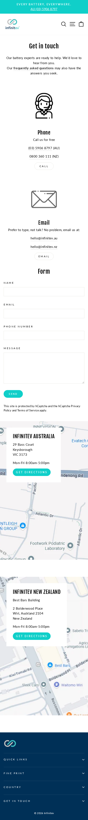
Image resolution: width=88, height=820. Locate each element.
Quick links (16, 759)
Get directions (31, 472)
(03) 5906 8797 (40, 148)
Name (9, 282)
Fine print (14, 773)
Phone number (18, 326)
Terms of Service (28, 410)
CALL (44, 166)
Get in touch (17, 801)
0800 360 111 (40, 156)
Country (12, 787)
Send (13, 393)
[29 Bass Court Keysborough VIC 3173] (44, 490)
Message (12, 348)
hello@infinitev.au (44, 238)
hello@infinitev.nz (44, 247)
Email (44, 256)
